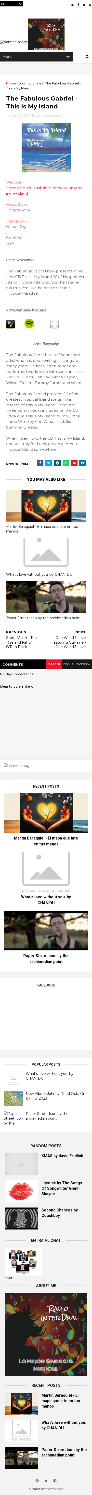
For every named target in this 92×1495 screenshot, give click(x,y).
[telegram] (57, 463)
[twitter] (84, 5)
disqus (68, 664)
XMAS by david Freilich (62, 1155)
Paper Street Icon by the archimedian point (43, 618)
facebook (83, 664)
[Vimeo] (29, 327)
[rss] (72, 5)
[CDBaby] (10, 327)
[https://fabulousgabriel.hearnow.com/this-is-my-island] (54, 327)
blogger (53, 664)
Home (11, 83)
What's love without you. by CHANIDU (39, 574)
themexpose (54, 1489)
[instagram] (90, 5)
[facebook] (78, 5)
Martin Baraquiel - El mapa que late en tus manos (42, 528)
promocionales (31, 83)
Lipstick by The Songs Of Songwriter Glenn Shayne (61, 1188)
